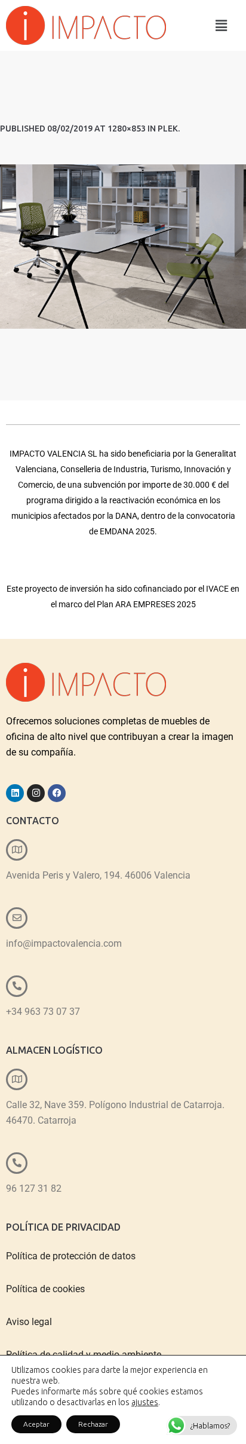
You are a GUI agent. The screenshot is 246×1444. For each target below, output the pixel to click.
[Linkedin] (15, 793)
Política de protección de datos (71, 1256)
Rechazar (93, 1424)
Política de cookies (45, 1289)
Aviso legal (29, 1321)
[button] (221, 25)
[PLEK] (123, 246)
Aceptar (36, 1424)
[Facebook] (57, 793)
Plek (168, 128)
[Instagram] (36, 793)
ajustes (144, 1402)
